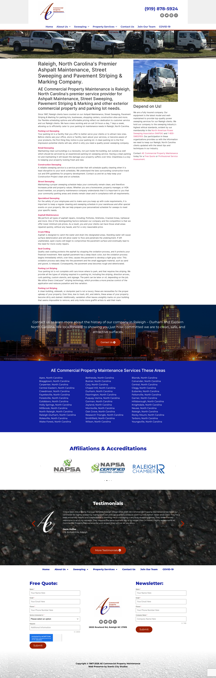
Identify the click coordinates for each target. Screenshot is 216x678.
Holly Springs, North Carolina (55, 404)
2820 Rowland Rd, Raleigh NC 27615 (108, 627)
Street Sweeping (46, 181)
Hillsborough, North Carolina (148, 401)
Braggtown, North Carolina (54, 381)
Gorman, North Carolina (99, 401)
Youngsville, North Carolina (147, 421)
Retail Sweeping (46, 148)
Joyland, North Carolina (99, 404)
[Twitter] (167, 15)
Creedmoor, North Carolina (54, 391)
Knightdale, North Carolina (147, 404)
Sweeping (80, 26)
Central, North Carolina (145, 384)
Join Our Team (147, 26)
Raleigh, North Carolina (145, 411)
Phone (32, 606)
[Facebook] (162, 15)
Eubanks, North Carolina (145, 391)
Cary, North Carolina (97, 384)
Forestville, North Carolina (53, 398)
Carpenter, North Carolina (53, 384)
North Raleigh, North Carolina (56, 411)
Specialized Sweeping (48, 198)
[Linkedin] (171, 15)
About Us (62, 26)
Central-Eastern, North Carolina (56, 388)
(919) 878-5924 (161, 8)
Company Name (141, 615)
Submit (37, 645)
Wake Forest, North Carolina (55, 421)
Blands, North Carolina (144, 377)
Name (32, 589)
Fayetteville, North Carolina (54, 394)
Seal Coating (44, 248)
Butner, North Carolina (98, 381)
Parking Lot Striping (47, 268)
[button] (40, 466)
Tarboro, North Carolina (145, 418)
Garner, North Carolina (144, 398)
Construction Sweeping (49, 164)
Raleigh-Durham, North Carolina (57, 415)
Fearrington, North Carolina (101, 394)
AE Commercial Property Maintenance (160, 153)
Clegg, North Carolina (144, 388)
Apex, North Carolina (51, 377)
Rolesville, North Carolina (53, 418)
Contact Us (127, 26)
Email (32, 598)
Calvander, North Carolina (146, 381)
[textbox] (52, 619)
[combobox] (55, 619)
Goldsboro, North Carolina (53, 401)
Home (49, 26)
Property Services (103, 26)
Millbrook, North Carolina (53, 408)
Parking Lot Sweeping (48, 131)
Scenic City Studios (118, 666)
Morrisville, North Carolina (100, 408)
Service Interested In (37, 615)
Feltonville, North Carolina (146, 394)
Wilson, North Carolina (98, 421)
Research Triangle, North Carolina (104, 415)
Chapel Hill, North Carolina (101, 388)
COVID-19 (164, 26)
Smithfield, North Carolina (100, 418)
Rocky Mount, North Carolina (148, 415)
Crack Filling (44, 232)
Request (32, 624)
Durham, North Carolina (99, 391)
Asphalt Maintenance (48, 215)
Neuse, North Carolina (144, 408)
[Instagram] (176, 15)
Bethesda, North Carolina (100, 377)
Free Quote (150, 156)
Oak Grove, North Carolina (100, 411)
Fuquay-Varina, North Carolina (103, 398)
